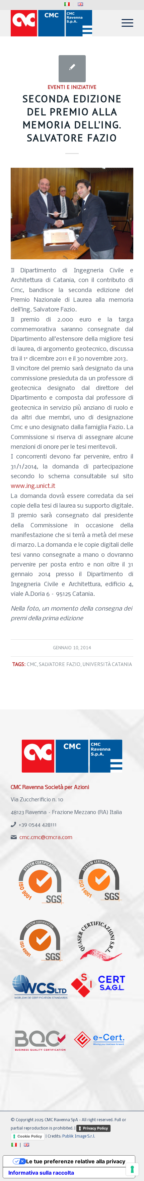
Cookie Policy (29, 1136)
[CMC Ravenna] (60, 23)
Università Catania (107, 664)
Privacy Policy (95, 1128)
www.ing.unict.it (33, 486)
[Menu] (124, 23)
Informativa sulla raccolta (41, 1172)
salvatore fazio (59, 664)
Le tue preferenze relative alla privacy (75, 1161)
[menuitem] (67, 4)
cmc (32, 664)
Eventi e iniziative (72, 87)
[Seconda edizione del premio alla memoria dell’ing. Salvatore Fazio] (72, 68)
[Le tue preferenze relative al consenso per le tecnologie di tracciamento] (132, 1169)
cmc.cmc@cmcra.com (45, 837)
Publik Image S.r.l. (78, 1137)
